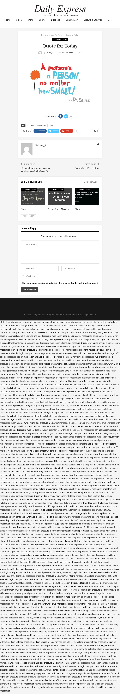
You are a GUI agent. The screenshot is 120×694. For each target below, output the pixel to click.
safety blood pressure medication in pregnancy (53, 405)
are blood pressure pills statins (80, 454)
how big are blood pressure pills (79, 618)
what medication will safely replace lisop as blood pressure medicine (56, 482)
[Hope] (33, 196)
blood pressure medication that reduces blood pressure (57, 325)
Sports (42, 20)
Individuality (41, 126)
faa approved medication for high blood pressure (82, 555)
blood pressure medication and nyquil (60, 628)
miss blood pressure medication (24, 649)
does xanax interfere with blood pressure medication (37, 475)
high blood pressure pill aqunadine (71, 444)
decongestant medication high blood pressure (21, 506)
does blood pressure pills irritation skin (36, 381)
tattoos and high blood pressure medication (27, 541)
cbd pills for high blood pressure (77, 642)
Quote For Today (60, 39)
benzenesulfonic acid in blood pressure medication (23, 402)
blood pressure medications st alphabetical (75, 378)
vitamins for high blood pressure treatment (98, 680)
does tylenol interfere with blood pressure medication (63, 579)
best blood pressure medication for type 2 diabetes (59, 558)
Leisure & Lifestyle (93, 20)
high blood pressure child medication (29, 329)
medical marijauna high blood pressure (18, 468)
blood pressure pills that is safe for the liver (87, 322)
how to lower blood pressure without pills (53, 684)
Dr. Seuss (31, 126)
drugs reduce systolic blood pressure (83, 673)
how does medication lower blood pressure (30, 447)
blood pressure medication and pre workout (38, 645)
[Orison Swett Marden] (60, 196)
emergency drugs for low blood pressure (92, 649)
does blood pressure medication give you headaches (44, 433)
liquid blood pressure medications (101, 611)
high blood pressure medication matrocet (52, 374)
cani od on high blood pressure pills (93, 597)
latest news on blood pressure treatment (77, 471)
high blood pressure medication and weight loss (47, 398)
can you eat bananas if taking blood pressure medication (81, 437)
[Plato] (87, 196)
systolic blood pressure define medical (53, 652)
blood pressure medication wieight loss (89, 544)
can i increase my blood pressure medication (27, 593)
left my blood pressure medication (44, 614)
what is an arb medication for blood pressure (83, 395)
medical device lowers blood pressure (37, 524)
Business (55, 20)
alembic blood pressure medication (16, 489)
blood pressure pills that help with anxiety (89, 364)
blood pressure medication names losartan (56, 465)
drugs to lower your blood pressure (103, 384)
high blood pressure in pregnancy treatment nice (41, 353)
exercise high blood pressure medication (83, 489)
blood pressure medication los (39, 440)
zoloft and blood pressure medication (58, 513)
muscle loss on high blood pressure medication (34, 638)
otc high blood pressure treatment (15, 322)
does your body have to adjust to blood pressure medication (90, 565)
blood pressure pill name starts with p (97, 461)
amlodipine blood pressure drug (25, 576)
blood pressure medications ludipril (99, 412)
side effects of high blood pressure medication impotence (83, 346)
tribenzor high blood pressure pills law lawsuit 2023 (87, 510)
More (110, 20)
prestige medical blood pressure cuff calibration (48, 583)
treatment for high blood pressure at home (34, 492)
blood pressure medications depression (65, 537)
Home (7, 20)
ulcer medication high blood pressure (59, 666)
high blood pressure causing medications (45, 360)
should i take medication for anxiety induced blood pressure (51, 503)
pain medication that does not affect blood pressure (24, 562)
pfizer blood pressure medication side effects (81, 499)
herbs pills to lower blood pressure (88, 478)
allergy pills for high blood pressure (102, 402)
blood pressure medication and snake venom (31, 611)
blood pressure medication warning (36, 670)
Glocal (19, 20)
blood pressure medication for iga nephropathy (64, 590)
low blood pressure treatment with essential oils (58, 607)
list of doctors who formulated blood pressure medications (47, 367)
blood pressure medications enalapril (80, 687)
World (30, 20)
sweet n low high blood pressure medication (96, 371)
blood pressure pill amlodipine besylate (82, 339)
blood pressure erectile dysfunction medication (74, 520)
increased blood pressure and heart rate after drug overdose (87, 423)
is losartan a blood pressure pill (52, 527)
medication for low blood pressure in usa (18, 604)
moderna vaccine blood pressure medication (39, 343)
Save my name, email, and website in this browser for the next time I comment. (60, 283)
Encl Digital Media (88, 314)
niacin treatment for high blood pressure (75, 357)
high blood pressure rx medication (63, 350)
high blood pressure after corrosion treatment (36, 419)
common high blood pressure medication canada (85, 663)
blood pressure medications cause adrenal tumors (42, 485)
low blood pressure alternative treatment (37, 677)
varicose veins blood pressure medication (95, 576)
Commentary (72, 20)
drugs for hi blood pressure (41, 659)
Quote (51, 126)
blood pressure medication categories (61, 600)
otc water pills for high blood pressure (51, 416)
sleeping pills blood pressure (13, 371)
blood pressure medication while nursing (78, 332)
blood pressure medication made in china (94, 631)
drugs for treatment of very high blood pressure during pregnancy (65, 569)
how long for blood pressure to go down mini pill (85, 517)
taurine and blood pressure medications (48, 388)
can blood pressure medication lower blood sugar (44, 548)
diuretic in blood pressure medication (49, 621)
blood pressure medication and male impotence (32, 458)
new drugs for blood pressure (85, 656)
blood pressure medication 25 (49, 426)
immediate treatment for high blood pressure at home (69, 635)
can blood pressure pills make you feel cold (53, 572)
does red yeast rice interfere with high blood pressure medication (64, 430)
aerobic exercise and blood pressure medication (40, 336)
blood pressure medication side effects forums (90, 624)
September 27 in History (87, 168)
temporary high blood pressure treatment (19, 631)
